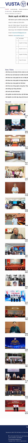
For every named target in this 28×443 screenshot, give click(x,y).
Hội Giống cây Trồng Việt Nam (13, 88)
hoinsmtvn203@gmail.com (19, 32)
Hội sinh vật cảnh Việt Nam (13, 91)
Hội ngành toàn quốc (17, 11)
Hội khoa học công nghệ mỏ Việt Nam (15, 83)
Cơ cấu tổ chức (8, 11)
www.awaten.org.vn (18, 35)
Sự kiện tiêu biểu (14, 9)
